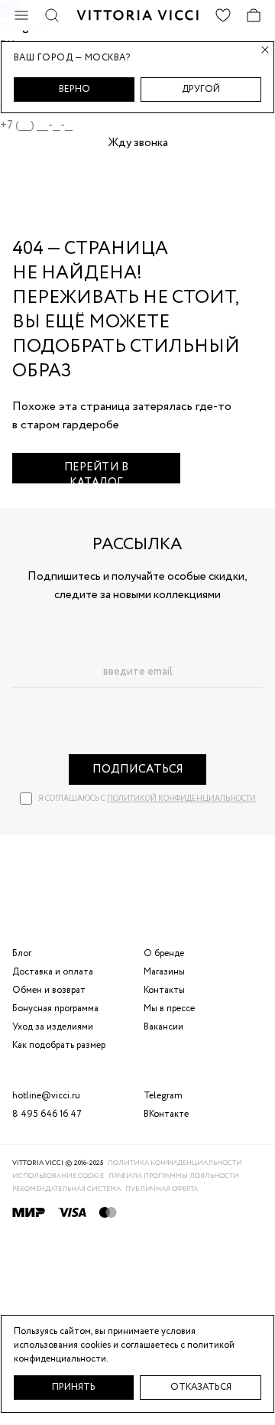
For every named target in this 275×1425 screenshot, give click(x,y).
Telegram (163, 1095)
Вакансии (163, 1026)
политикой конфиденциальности (181, 799)
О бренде (164, 953)
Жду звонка (138, 143)
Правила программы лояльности (173, 1176)
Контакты (164, 990)
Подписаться (137, 769)
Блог (21, 953)
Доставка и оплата (52, 971)
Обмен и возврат (49, 990)
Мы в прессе (169, 1008)
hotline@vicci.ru (46, 1095)
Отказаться (200, 1387)
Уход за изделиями (52, 1026)
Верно (74, 89)
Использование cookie (58, 1176)
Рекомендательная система (66, 1189)
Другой (201, 89)
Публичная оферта (161, 1189)
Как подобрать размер (58, 1045)
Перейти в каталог (96, 471)
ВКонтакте (166, 1114)
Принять (73, 1387)
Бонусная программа (55, 1008)
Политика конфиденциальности (175, 1163)
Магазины (164, 971)
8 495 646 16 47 (47, 1114)
